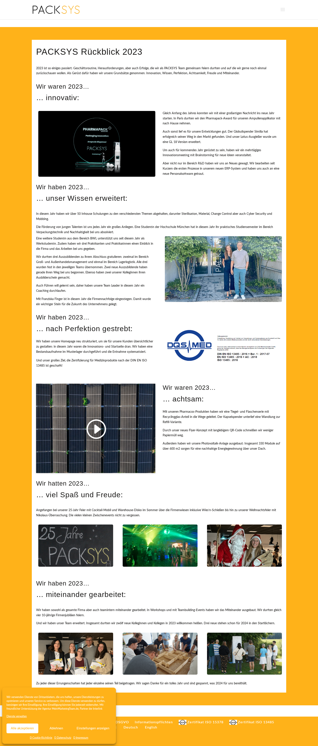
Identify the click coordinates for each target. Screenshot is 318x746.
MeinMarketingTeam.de (65, 708)
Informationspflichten (154, 722)
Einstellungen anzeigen (93, 728)
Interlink (97, 708)
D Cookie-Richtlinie (41, 737)
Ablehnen (56, 728)
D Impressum (80, 737)
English (151, 727)
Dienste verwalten (16, 716)
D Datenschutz (62, 737)
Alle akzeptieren (22, 728)
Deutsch (131, 727)
